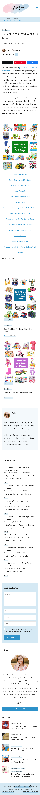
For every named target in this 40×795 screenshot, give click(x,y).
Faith (23, 768)
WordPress (26, 792)
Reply (6, 482)
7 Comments (17, 50)
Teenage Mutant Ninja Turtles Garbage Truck (20, 247)
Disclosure (34, 792)
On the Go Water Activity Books (20, 180)
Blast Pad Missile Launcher (20, 213)
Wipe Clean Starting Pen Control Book (20, 219)
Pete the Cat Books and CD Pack (20, 224)
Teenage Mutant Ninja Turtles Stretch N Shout (20, 208)
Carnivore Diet (16, 723)
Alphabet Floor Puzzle (20, 241)
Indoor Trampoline (20, 191)
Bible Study (15, 768)
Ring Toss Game (20, 202)
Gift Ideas (5, 30)
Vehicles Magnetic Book (20, 185)
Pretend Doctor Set (20, 174)
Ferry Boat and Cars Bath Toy (20, 230)
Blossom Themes (8, 792)
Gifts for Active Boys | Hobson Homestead (19, 535)
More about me (20, 709)
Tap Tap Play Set (20, 236)
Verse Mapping (16, 771)
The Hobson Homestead (22, 786)
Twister (20, 252)
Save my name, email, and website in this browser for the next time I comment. (19, 630)
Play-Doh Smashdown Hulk (20, 197)
